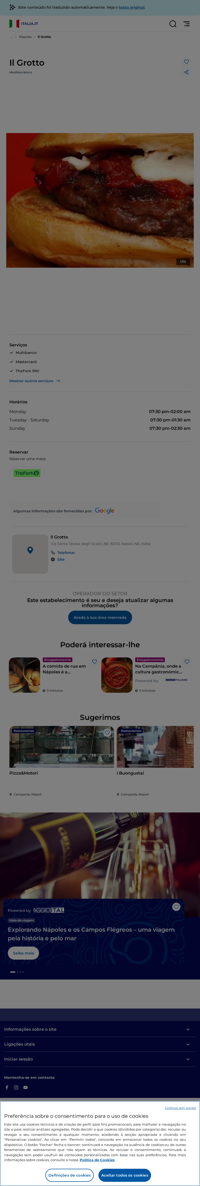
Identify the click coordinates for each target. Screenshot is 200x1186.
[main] (100, 1143)
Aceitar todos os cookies (124, 1175)
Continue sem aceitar (180, 1108)
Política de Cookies (97, 1160)
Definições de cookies (69, 1175)
